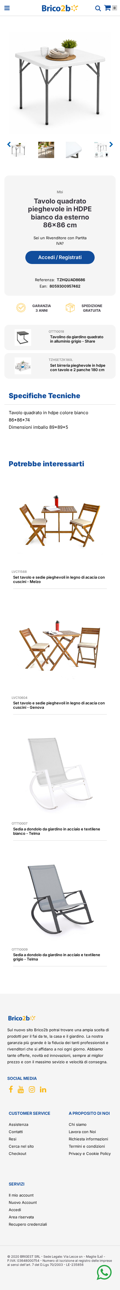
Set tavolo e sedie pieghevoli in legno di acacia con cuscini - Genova (59, 705)
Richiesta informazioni (88, 1139)
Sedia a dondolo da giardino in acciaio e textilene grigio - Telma (56, 956)
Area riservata (21, 1217)
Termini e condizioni (87, 1146)
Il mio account (21, 1195)
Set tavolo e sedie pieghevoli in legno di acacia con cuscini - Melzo (59, 579)
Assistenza (18, 1124)
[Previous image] (8, 144)
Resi (12, 1139)
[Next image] (111, 144)
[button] (60, 82)
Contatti (16, 1131)
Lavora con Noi (82, 1131)
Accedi (15, 1209)
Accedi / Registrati (60, 257)
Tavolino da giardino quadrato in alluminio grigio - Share (76, 338)
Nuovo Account (23, 1202)
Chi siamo (78, 1124)
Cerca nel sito (21, 1146)
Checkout (17, 1153)
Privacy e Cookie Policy (90, 1153)
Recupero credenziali (28, 1224)
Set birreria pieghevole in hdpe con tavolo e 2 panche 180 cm (77, 367)
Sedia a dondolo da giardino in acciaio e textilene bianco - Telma (56, 831)
